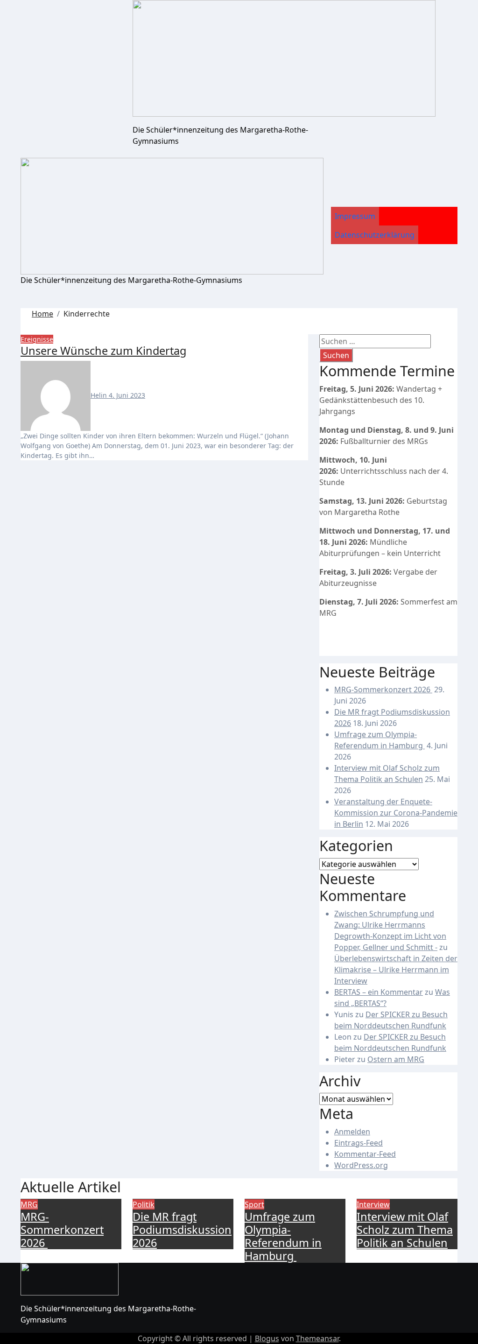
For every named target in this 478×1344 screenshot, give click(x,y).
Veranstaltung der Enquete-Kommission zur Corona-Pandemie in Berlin (395, 812)
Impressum (355, 216)
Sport (254, 1204)
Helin (100, 395)
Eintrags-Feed (358, 1143)
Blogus (267, 1338)
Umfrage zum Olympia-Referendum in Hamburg (283, 1236)
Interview (373, 1204)
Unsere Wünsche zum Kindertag (103, 350)
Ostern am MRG (395, 1059)
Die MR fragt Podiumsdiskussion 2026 (182, 1229)
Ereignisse (37, 339)
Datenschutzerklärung (375, 235)
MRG (29, 1204)
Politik (144, 1204)
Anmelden (352, 1131)
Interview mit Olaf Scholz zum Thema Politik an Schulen (405, 1229)
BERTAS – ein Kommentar (378, 992)
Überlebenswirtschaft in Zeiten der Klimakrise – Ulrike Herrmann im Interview (395, 969)
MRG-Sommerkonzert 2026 (383, 689)
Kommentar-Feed (365, 1154)
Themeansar (317, 1338)
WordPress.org (361, 1165)
